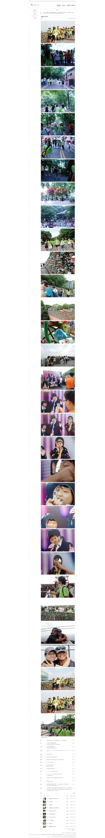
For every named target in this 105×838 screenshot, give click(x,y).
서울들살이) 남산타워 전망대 (53, 798)
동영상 (35, 18)
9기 (51, 13)
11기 (55, 13)
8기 (50, 13)
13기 (59, 13)
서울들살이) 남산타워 (52, 826)
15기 (63, 13)
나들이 (72, 12)
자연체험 (46, 12)
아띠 (49, 12)
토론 (62, 12)
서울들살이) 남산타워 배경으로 (54, 807)
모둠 (44, 12)
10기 (53, 13)
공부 (57, 12)
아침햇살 (60, 12)
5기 (45, 13)
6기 (46, 13)
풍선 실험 (50, 823)
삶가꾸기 (65, 12)
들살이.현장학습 (53, 12)
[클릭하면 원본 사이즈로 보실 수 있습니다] (44, 799)
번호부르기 (51, 804)
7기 (48, 13)
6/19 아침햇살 (51, 820)
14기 (61, 13)
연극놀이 (34, 14)
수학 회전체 (51, 801)
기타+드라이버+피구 (52, 817)
